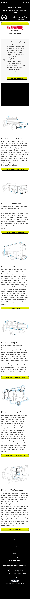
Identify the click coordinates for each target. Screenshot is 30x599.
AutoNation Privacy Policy (15, 560)
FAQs (15, 539)
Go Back (15, 24)
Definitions (15, 543)
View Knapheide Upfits (17, 78)
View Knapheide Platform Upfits (15, 169)
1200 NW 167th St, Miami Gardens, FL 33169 (15, 11)
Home (15, 536)
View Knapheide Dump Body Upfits (15, 377)
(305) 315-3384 (17, 7)
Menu (5, 2)
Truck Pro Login (15, 557)
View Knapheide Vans (15, 529)
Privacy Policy (15, 550)
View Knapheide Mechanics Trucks (15, 455)
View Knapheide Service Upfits (15, 232)
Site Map (15, 546)
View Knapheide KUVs (15, 308)
